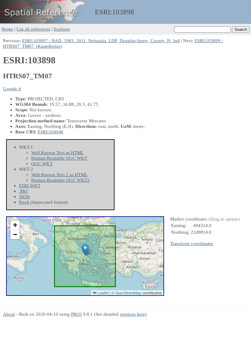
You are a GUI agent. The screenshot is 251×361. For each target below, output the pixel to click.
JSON (24, 196)
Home (7, 29)
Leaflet (102, 292)
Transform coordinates (191, 243)
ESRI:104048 (50, 131)
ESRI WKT (29, 185)
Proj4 (24, 202)
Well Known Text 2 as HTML (59, 174)
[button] (85, 250)
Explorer (62, 29)
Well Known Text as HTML (57, 152)
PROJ (76, 314)
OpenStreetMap (128, 292)
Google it (12, 88)
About (9, 314)
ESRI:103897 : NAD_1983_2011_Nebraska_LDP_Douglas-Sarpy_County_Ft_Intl (101, 40)
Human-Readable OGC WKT (59, 158)
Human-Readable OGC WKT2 (60, 180)
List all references (33, 29)
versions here (132, 314)
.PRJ (23, 191)
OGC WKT (42, 163)
